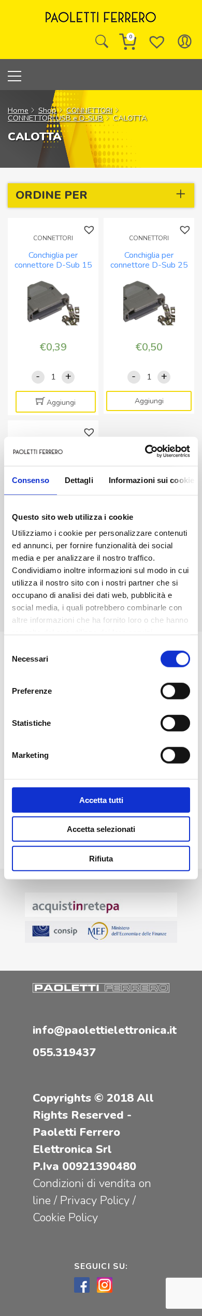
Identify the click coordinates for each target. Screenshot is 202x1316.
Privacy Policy (96, 1200)
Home (18, 110)
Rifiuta (101, 858)
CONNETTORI (89, 110)
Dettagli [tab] (79, 479)
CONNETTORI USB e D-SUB (55, 118)
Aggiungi (61, 402)
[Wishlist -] (157, 41)
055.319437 (64, 1052)
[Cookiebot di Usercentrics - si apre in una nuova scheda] (145, 451)
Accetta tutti (101, 799)
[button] (90, 230)
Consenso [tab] (30, 479)
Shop (47, 110)
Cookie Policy (65, 1217)
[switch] (175, 690)
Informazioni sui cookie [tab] (151, 479)
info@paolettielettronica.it (105, 1030)
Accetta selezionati (101, 829)
